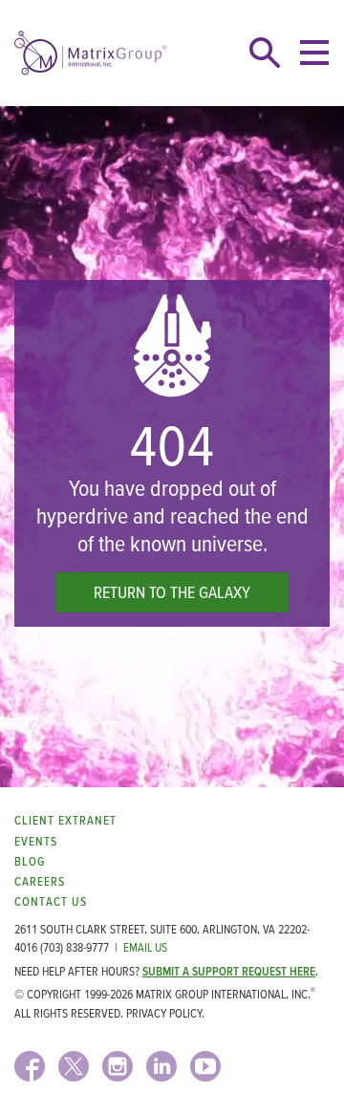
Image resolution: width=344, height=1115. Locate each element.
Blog (29, 861)
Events (35, 841)
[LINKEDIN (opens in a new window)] (161, 1066)
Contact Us (50, 901)
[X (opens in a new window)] (73, 1066)
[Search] (264, 52)
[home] (90, 53)
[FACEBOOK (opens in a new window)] (29, 1066)
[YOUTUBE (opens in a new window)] (205, 1066)
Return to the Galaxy (172, 592)
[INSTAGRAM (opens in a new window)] (117, 1066)
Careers (39, 881)
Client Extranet (65, 820)
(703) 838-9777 (74, 947)
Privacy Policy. (165, 1013)
